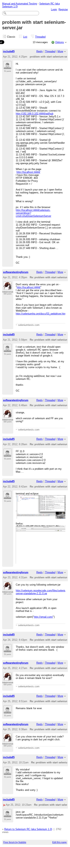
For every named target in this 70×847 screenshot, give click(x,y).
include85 (9, 51)
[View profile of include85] (7, 67)
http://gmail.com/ (43, 616)
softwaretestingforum (15, 272)
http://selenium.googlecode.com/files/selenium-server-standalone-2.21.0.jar (42, 592)
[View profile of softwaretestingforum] (7, 287)
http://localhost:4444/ (28, 172)
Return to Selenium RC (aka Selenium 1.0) (28, 829)
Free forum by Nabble (14, 842)
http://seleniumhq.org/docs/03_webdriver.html (41, 313)
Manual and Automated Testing (19, 3)
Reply (39, 51)
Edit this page (59, 842)
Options (59, 42)
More (60, 51)
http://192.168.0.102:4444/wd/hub (34, 113)
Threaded (40, 36)
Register (63, 9)
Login (54, 9)
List (25, 36)
